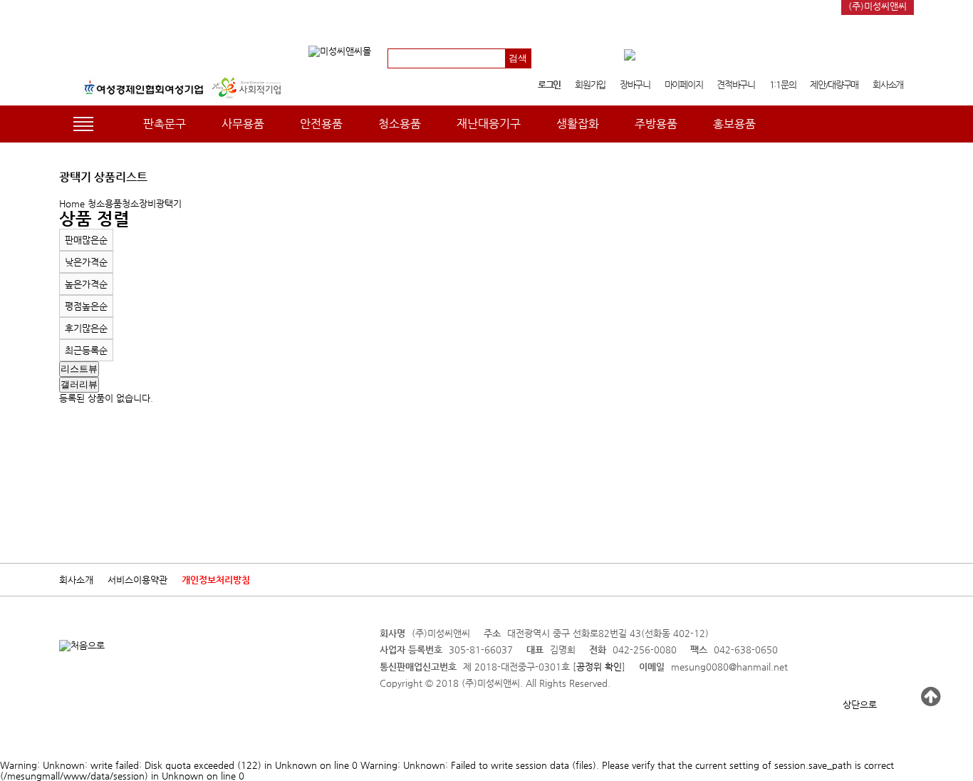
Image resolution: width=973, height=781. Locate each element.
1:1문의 (782, 84)
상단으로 (860, 704)
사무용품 (243, 123)
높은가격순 (86, 284)
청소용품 (399, 123)
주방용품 (656, 123)
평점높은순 (86, 306)
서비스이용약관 (137, 579)
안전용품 (321, 123)
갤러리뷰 (79, 384)
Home (72, 203)
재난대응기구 (489, 123)
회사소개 (888, 84)
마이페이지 (684, 84)
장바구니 (635, 84)
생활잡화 (577, 123)
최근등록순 (86, 350)
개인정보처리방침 (216, 579)
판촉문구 (164, 123)
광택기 (169, 203)
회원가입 (590, 84)
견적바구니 (736, 84)
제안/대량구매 (834, 84)
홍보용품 (734, 123)
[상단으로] (930, 697)
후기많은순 (86, 328)
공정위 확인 (599, 666)
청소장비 (139, 203)
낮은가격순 (86, 262)
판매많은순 (86, 239)
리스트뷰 (79, 368)
